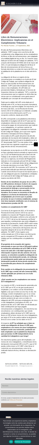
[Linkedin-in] (36, 144)
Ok (11, 442)
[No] (35, 431)
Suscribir (19, 405)
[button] (35, 3)
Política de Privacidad (16, 400)
